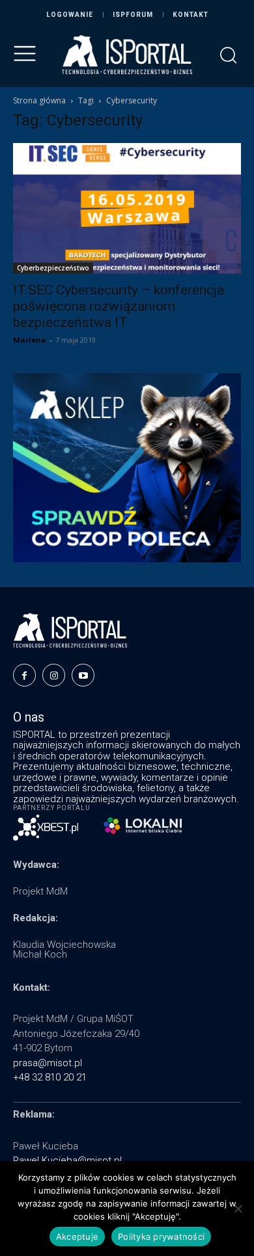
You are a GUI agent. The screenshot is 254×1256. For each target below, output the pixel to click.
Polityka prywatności (161, 1236)
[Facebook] (24, 675)
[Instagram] (53, 675)
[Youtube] (83, 675)
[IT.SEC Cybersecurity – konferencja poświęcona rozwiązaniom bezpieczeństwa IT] (127, 208)
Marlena (29, 340)
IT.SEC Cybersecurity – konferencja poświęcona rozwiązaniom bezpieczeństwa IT (118, 306)
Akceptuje (77, 1236)
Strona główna (39, 100)
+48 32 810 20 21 (50, 1077)
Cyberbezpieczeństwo (53, 267)
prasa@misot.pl (47, 1063)
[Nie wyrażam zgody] (237, 1208)
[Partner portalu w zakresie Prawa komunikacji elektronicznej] (143, 825)
